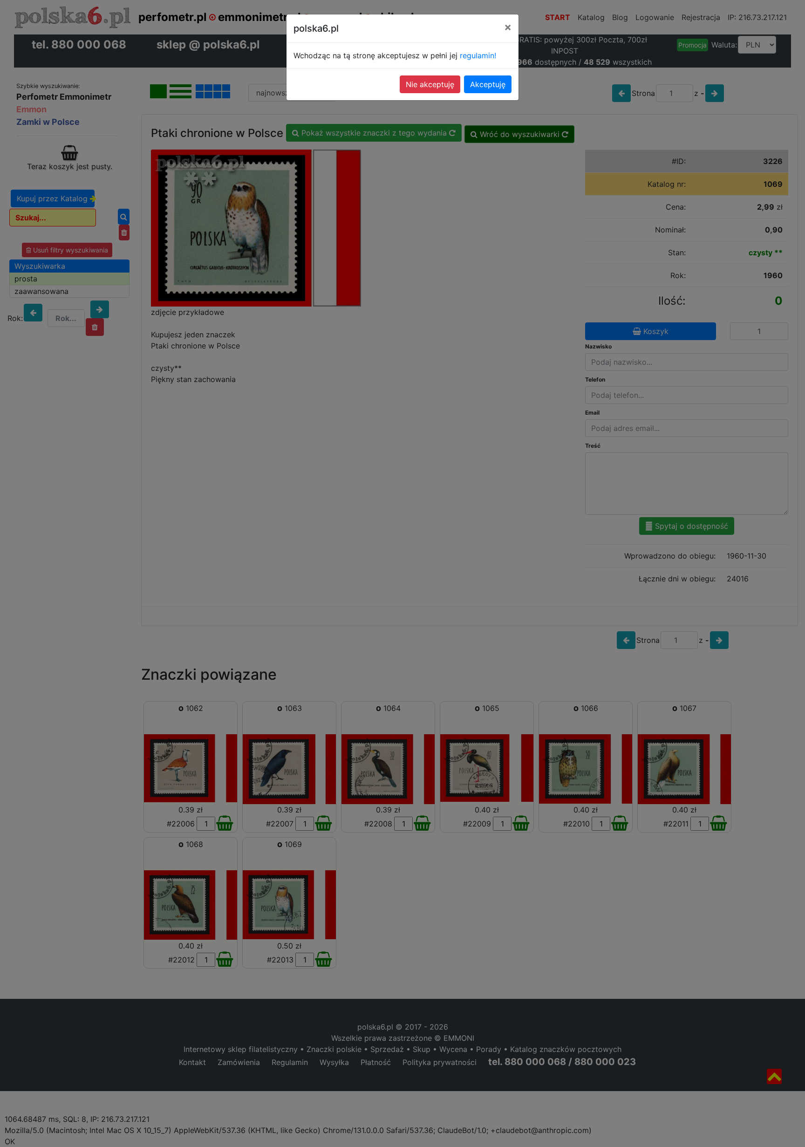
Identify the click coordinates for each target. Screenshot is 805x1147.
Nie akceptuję (430, 84)
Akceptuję (487, 84)
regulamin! (478, 55)
